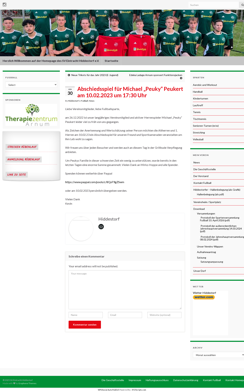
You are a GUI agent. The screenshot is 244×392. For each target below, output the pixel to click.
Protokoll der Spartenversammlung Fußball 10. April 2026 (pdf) (219, 219)
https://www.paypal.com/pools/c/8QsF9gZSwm (94, 182)
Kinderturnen (200, 98)
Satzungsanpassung (211, 261)
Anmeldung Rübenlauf (23, 159)
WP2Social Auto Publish (108, 390)
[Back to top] (235, 383)
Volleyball (198, 139)
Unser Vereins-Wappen (209, 246)
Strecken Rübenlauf (21, 147)
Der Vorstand (200, 176)
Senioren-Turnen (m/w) (206, 125)
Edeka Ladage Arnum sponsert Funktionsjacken (155, 75)
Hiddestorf (73, 100)
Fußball (84, 100)
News (91, 100)
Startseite (111, 60)
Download (199, 208)
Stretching (199, 132)
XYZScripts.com (139, 390)
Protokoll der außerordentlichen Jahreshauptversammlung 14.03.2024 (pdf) (221, 228)
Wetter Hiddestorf (204, 292)
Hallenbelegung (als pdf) (210, 194)
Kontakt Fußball (202, 182)
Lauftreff (198, 105)
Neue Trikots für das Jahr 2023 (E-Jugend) (94, 75)
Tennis (197, 112)
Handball (198, 91)
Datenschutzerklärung (185, 380)
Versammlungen (205, 213)
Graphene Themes (27, 383)
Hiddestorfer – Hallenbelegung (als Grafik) (216, 189)
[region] (31, 115)
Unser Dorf (199, 270)
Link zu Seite (16, 175)
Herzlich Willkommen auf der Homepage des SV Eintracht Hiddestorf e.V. (51, 60)
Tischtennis (199, 118)
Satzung (201, 257)
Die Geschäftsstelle (204, 169)
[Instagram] (4, 3)
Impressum (134, 380)
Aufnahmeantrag (206, 252)
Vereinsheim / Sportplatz (207, 202)
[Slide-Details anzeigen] (31, 115)
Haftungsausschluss (157, 380)
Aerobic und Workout (205, 84)
